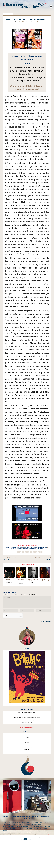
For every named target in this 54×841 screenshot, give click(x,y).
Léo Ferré (31, 830)
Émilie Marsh (45, 832)
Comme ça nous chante (20, 824)
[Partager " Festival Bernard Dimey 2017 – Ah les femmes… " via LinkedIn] (31, 552)
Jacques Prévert (25, 828)
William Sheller (33, 548)
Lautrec (11, 830)
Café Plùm (37, 822)
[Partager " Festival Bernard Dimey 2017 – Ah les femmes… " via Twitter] (20, 552)
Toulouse (34, 832)
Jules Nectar (44, 828)
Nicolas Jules (12, 832)
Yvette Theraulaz (40, 548)
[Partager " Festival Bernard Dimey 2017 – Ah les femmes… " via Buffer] (33, 552)
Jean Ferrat (22, 547)
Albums (27, 735)
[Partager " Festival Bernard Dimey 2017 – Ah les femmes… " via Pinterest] (28, 552)
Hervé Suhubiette (12, 828)
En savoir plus (30, 839)
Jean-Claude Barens (32, 828)
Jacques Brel (19, 828)
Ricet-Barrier (13, 548)
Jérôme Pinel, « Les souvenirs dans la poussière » (27, 712)
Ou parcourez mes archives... (27, 727)
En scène (35, 21)
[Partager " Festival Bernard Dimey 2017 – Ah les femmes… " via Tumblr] (25, 552)
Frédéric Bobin (36, 826)
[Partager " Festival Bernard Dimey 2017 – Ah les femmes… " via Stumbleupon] (36, 552)
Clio (14, 824)
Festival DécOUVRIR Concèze (28, 826)
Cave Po (41, 822)
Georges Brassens (48, 826)
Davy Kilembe (27, 824)
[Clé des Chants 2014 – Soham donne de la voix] (45, 572)
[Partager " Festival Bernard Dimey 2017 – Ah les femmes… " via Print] (41, 552)
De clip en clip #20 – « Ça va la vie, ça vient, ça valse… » (27, 720)
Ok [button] (25, 839)
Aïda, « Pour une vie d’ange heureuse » (9, 580)
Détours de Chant (34, 824)
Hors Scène (27, 744)
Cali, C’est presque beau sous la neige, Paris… (27, 715)
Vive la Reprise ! (27, 752)
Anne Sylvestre (11, 822)
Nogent (45, 547)
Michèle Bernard (6, 832)
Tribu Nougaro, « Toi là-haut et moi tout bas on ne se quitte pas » (27, 717)
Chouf (4, 824)
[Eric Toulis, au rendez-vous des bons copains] (21, 572)
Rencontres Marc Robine (27, 832)
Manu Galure (36, 830)
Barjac (27, 822)
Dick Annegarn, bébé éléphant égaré (33, 580)
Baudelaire (32, 822)
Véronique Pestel (26, 548)
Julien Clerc (35, 547)
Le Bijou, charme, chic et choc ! (27, 722)
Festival (39, 824)
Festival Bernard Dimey (14, 547)
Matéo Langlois (42, 830)
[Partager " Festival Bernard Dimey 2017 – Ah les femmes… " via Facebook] (17, 552)
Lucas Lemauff (25, 830)
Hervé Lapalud (5, 828)
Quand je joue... (27, 749)
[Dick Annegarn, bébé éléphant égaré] (33, 572)
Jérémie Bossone (6, 830)
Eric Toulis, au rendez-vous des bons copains (21, 580)
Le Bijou (15, 830)
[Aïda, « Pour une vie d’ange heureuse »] (9, 572)
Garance (41, 826)
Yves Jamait (39, 832)
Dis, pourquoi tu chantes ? (27, 739)
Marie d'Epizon (41, 547)
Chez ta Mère (46, 822)
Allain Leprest (5, 822)
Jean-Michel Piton (28, 547)
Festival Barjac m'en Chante (8, 826)
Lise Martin (20, 830)
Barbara (7, 547)
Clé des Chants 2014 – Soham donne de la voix (45, 580)
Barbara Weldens (22, 822)
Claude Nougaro (9, 824)
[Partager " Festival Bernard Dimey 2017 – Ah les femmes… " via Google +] (23, 552)
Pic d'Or (21, 832)
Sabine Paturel (19, 548)
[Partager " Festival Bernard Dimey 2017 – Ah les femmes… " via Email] (39, 552)
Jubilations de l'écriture (27, 747)
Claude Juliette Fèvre (23, 21)
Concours (27, 737)
